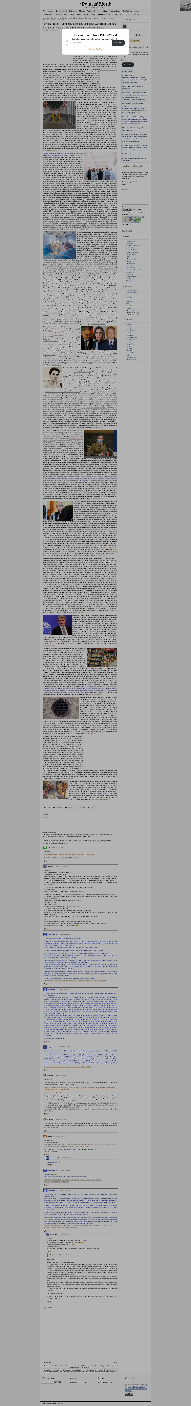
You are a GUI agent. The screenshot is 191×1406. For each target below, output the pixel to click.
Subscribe (118, 43)
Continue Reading (95, 49)
